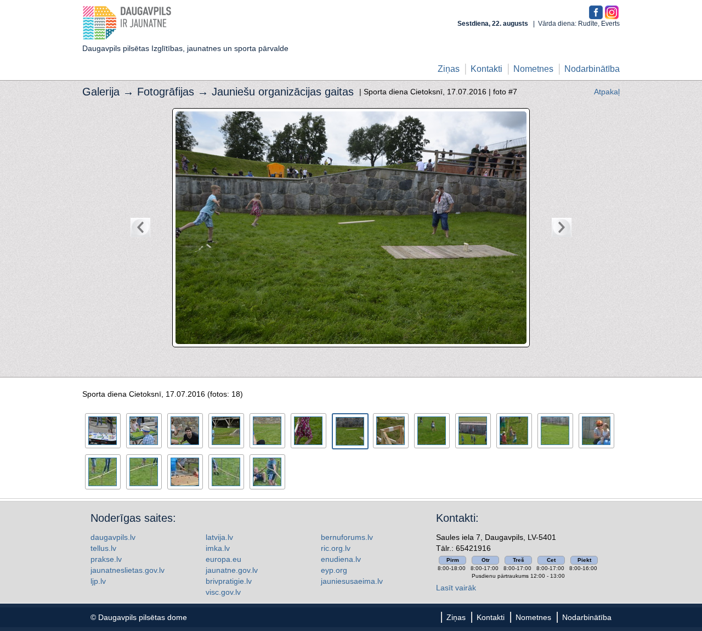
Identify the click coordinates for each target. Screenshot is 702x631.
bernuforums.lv (347, 537)
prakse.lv (106, 559)
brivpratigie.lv (229, 581)
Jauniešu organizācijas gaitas (283, 92)
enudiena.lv (341, 559)
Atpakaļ (607, 91)
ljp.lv (98, 581)
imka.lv (218, 548)
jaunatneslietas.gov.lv (127, 570)
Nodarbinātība (592, 69)
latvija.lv (219, 537)
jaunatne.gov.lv (232, 570)
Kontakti (486, 69)
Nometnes (533, 69)
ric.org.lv (335, 548)
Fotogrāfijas (165, 92)
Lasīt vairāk (456, 587)
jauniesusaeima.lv (352, 581)
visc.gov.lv (223, 592)
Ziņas (449, 69)
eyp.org (334, 570)
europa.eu (223, 559)
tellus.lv (103, 548)
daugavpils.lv (112, 537)
